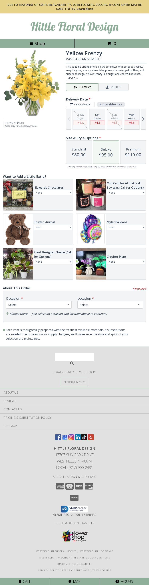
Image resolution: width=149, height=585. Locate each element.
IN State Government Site (91, 557)
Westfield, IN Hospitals (96, 551)
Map (75, 581)
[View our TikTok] (84, 439)
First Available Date (111, 104)
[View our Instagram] (71, 439)
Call (26, 581)
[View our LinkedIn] (78, 439)
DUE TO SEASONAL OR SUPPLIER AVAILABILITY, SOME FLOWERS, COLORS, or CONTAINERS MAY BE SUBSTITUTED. (74, 7)
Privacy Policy (48, 570)
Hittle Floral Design (74, 26)
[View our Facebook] (58, 439)
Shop (40, 43)
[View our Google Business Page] (65, 439)
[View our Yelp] (91, 439)
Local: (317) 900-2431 (74, 467)
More (71, 78)
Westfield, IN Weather (54, 557)
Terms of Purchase (75, 570)
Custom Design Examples (74, 523)
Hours (126, 581)
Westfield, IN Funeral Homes (56, 551)
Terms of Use (101, 570)
